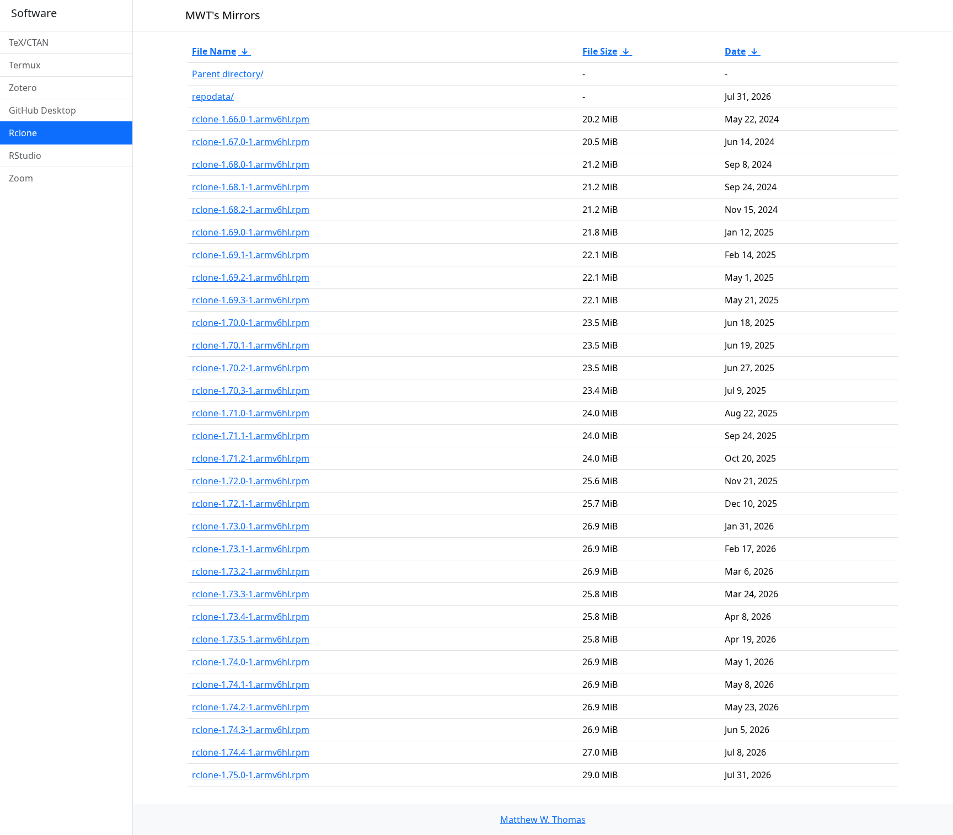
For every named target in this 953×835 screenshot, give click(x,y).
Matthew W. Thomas (543, 819)
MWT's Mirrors (222, 15)
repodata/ (213, 96)
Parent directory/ (228, 74)
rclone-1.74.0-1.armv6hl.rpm (250, 662)
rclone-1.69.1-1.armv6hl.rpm (250, 255)
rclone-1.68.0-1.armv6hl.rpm (250, 164)
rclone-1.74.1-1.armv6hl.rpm (250, 684)
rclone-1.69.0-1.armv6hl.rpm (250, 232)
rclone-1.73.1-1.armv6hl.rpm (250, 549)
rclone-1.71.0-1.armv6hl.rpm (250, 413)
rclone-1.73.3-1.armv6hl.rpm (250, 594)
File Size (599, 51)
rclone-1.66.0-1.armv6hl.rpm (250, 119)
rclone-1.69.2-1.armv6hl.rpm (250, 277)
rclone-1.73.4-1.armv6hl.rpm (250, 617)
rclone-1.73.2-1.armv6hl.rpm (250, 571)
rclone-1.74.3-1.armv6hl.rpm (250, 730)
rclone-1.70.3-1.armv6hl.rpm (250, 390)
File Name (214, 51)
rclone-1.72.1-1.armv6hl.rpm (250, 503)
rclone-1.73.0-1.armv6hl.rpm (250, 526)
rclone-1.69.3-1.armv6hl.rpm (250, 300)
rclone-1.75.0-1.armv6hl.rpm (250, 775)
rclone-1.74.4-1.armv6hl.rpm (250, 752)
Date (735, 51)
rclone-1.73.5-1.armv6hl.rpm (250, 639)
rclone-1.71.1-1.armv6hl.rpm (250, 436)
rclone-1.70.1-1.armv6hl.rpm (250, 345)
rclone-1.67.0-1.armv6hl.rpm (250, 142)
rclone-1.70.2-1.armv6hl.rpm (250, 368)
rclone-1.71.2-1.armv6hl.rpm (250, 458)
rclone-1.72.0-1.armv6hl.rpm (250, 481)
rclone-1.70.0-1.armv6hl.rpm (250, 323)
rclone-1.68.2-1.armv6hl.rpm (250, 210)
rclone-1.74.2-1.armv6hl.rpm (250, 707)
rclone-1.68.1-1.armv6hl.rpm (250, 187)
